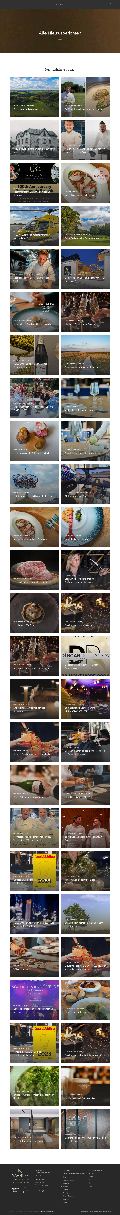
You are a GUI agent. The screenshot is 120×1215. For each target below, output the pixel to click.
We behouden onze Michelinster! (81, 195)
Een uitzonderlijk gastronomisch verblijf (32, 109)
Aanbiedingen (28, 231)
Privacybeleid (84, 1211)
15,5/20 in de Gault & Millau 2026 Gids (32, 324)
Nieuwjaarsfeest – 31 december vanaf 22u (33, 668)
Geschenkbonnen (68, 1196)
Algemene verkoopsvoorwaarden (102, 1211)
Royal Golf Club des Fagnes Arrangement (85, 238)
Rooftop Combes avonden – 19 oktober (32, 754)
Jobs (90, 1183)
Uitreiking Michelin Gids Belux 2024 (82, 797)
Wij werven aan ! (21, 969)
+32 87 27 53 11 (39, 1180)
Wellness (66, 1183)
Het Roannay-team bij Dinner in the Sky (32, 496)
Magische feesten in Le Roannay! (81, 324)
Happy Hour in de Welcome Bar (80, 1098)
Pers (90, 1186)
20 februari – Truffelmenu (25, 625)
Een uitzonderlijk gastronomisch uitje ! (83, 453)
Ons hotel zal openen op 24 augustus (31, 1141)
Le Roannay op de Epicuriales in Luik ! (31, 453)
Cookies (91, 1211)
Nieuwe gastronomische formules (30, 539)
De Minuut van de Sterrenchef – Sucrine (84, 109)
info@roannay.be (40, 1182)
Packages (66, 1193)
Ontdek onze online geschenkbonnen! (83, 1055)
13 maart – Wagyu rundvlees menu (30, 582)
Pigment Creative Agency (47, 1211)
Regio (91, 1177)
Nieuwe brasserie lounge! (77, 1012)
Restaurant (66, 1170)
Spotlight (30, 105)
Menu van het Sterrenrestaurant (74, 1174)
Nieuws (80, 105)
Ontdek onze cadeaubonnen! (79, 625)
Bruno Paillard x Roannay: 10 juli (29, 797)
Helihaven (66, 1199)
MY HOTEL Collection (96, 1170)
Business (66, 1186)
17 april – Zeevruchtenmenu (78, 539)
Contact (65, 1202)
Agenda (65, 1190)
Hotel (64, 1177)
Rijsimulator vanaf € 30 (76, 496)
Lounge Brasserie (68, 1180)
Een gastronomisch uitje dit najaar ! (82, 367)
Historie (91, 1173)
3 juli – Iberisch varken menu (79, 410)
